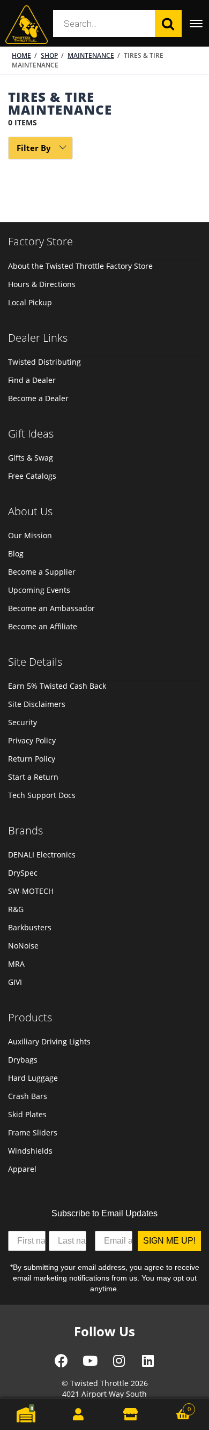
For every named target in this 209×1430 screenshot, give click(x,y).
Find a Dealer (32, 380)
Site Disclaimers (36, 704)
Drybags (23, 1060)
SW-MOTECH (31, 891)
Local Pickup (30, 302)
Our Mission (30, 535)
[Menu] (195, 23)
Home (21, 55)
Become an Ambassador (51, 608)
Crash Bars (27, 1096)
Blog (16, 553)
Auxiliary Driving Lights (49, 1041)
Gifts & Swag (30, 458)
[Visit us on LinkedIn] (148, 1364)
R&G (16, 909)
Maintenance (91, 55)
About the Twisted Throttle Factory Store (80, 266)
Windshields (30, 1151)
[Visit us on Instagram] (119, 1364)
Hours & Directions (42, 284)
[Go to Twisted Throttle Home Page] (26, 24)
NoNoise (23, 945)
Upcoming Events (39, 590)
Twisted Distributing (44, 362)
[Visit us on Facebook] (61, 1364)
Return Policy (31, 759)
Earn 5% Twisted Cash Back (57, 686)
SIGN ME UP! (169, 1240)
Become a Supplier (42, 572)
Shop (49, 55)
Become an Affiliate (42, 626)
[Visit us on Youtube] (90, 1364)
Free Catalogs (32, 476)
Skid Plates (27, 1114)
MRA (16, 964)
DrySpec (23, 873)
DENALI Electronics (42, 854)
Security (22, 722)
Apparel (22, 1169)
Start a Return (33, 777)
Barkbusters (29, 927)
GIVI (15, 982)
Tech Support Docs (42, 795)
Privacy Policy (32, 740)
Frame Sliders (32, 1132)
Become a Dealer (38, 398)
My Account (79, 1414)
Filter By (34, 147)
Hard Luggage (33, 1078)
